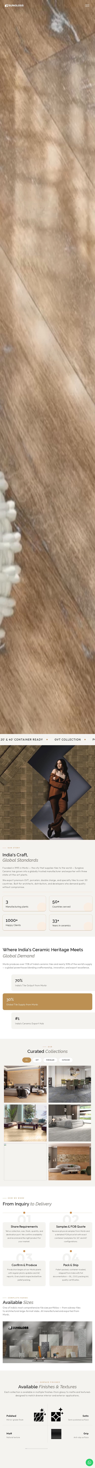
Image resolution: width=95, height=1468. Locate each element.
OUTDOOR (66, 1060)
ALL (26, 1060)
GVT (37, 1060)
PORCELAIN (50, 1060)
